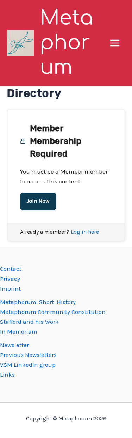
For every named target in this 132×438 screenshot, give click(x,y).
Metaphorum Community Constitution (53, 311)
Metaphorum (66, 43)
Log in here (85, 232)
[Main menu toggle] (115, 43)
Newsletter (14, 344)
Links (7, 374)
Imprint (10, 288)
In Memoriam (18, 331)
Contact (10, 268)
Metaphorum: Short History (38, 301)
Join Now (38, 201)
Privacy (10, 278)
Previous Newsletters (28, 354)
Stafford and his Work (29, 321)
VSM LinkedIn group (28, 364)
